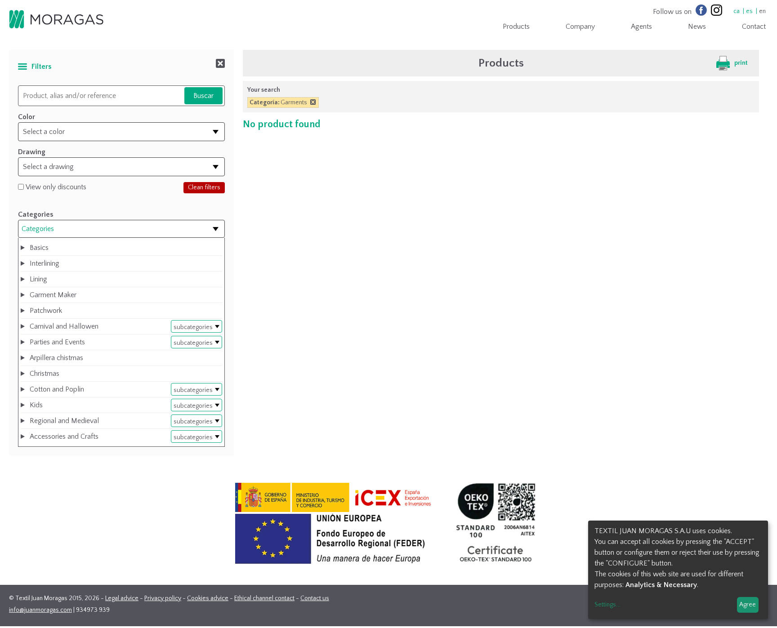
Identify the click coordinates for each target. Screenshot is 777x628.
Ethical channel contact (264, 598)
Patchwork (46, 311)
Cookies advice (207, 598)
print (741, 63)
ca (736, 11)
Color (26, 117)
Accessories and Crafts (64, 436)
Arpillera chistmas (56, 358)
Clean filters (204, 187)
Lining (38, 279)
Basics (39, 248)
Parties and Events (57, 342)
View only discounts (56, 187)
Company (580, 26)
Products (516, 26)
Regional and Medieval (64, 421)
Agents (641, 26)
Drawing (31, 152)
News (697, 26)
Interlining (44, 263)
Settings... (607, 604)
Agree (747, 604)
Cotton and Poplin (57, 389)
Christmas (44, 374)
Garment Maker (53, 295)
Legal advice (121, 598)
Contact (754, 26)
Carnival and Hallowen (64, 326)
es (749, 11)
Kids (36, 405)
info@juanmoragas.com (40, 610)
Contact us (314, 598)
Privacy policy (162, 598)
